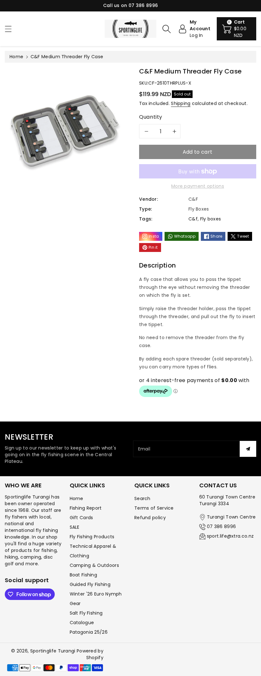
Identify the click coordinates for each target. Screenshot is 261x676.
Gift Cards (81, 517)
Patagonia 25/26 (89, 632)
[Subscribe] (248, 449)
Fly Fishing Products (92, 536)
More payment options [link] (197, 186)
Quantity (150, 117)
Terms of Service (154, 508)
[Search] (166, 29)
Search (142, 498)
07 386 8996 (221, 526)
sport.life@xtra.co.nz (230, 536)
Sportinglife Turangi (53, 651)
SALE (75, 527)
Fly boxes (210, 219)
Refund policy (150, 517)
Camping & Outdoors (94, 565)
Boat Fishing (83, 575)
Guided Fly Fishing (90, 584)
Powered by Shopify (90, 654)
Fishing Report (86, 508)
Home (16, 56)
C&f (193, 219)
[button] (11, 29)
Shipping (180, 103)
